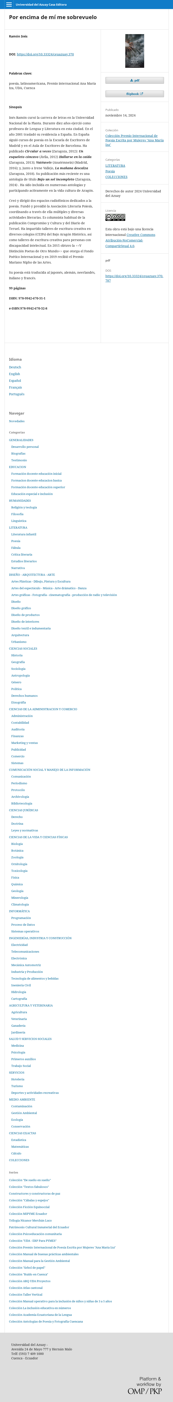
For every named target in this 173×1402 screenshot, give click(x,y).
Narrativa (18, 568)
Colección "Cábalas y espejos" (29, 1200)
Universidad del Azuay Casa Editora (41, 4)
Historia (17, 655)
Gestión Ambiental (24, 1113)
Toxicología (19, 871)
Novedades (17, 421)
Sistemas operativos (25, 931)
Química (17, 884)
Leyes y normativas (24, 830)
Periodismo (19, 783)
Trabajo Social (21, 1066)
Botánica (17, 850)
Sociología (18, 669)
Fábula (15, 548)
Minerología (19, 898)
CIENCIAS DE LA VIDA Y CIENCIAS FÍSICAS (38, 837)
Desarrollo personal (25, 447)
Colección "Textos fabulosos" (29, 1187)
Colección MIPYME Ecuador (28, 1214)
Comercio (18, 756)
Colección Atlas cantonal (26, 1288)
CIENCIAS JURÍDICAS (23, 810)
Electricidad (19, 945)
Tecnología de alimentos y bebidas (35, 978)
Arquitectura (20, 635)
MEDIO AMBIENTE (22, 1099)
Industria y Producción (27, 972)
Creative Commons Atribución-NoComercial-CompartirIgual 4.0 (130, 240)
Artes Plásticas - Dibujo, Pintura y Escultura (41, 581)
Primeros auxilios (23, 1059)
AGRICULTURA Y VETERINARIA (31, 1005)
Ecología (17, 1120)
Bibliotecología (21, 803)
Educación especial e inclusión (32, 494)
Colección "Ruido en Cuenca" (28, 1274)
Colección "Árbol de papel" (27, 1268)
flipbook (132, 94)
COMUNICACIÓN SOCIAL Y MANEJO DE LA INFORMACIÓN (49, 770)
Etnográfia (18, 702)
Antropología (20, 675)
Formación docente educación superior (38, 487)
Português (16, 394)
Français (15, 387)
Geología (17, 891)
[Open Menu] (9, 4)
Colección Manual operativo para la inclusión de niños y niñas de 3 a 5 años (60, 1301)
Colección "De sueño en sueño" (30, 1180)
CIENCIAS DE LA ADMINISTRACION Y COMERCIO (43, 709)
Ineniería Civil (21, 985)
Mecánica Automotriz (26, 965)
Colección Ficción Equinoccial (29, 1207)
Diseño (16, 602)
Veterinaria (19, 1019)
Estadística (18, 1140)
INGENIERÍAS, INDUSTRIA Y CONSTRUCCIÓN (40, 938)
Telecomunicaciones (25, 951)
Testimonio (19, 460)
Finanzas (17, 736)
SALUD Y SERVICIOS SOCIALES (30, 1039)
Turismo (17, 1086)
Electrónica (19, 958)
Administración (22, 716)
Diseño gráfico (21, 608)
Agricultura (19, 1012)
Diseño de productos (25, 615)
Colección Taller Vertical (25, 1294)
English (14, 374)
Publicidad (18, 749)
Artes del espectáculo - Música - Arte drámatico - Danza (48, 588)
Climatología (20, 904)
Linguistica (18, 521)
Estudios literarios (24, 561)
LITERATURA (115, 165)
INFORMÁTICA (19, 911)
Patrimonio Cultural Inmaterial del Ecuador (39, 1227)
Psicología (18, 1052)
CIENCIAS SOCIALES (23, 648)
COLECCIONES (116, 177)
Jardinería (18, 1032)
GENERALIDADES (21, 440)
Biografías (18, 453)
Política (16, 689)
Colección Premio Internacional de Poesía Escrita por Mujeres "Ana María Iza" (134, 140)
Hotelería (17, 1079)
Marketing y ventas (24, 743)
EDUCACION (17, 467)
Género (16, 682)
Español (15, 380)
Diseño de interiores (25, 622)
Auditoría (18, 729)
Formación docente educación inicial (36, 474)
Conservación (20, 1126)
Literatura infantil (23, 534)
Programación (21, 918)
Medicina (17, 1046)
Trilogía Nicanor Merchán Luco (30, 1220)
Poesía (110, 171)
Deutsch (15, 367)
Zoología (17, 857)
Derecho (17, 817)
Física (15, 877)
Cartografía (19, 999)
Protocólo (18, 790)
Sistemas (17, 763)
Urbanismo (19, 642)
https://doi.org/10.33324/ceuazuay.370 (45, 54)
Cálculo (16, 1153)
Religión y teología (24, 507)
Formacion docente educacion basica (36, 480)
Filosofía (17, 514)
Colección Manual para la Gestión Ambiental (39, 1261)
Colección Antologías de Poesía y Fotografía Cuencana (46, 1321)
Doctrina (17, 824)
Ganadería (18, 1026)
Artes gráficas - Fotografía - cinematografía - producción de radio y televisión (64, 595)
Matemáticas (20, 1147)
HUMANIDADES (20, 501)
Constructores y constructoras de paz (34, 1193)
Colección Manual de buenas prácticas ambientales (44, 1254)
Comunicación (21, 776)
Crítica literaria (21, 554)
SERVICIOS (16, 1072)
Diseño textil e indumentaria (31, 628)
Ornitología (19, 864)
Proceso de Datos (23, 925)
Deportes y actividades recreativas (35, 1093)
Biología (17, 844)
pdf (136, 80)
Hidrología (18, 992)
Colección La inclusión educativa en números (40, 1308)
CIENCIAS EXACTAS (22, 1133)
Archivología (20, 797)
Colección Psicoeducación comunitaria (35, 1234)
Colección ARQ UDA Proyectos (29, 1281)
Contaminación (21, 1106)
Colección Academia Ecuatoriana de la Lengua (40, 1315)
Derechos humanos (24, 696)
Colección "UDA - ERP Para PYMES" (33, 1241)
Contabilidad (20, 723)
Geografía (18, 662)
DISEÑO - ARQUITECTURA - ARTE (32, 575)
